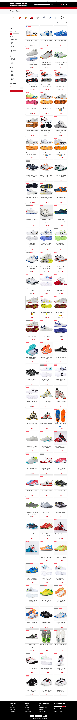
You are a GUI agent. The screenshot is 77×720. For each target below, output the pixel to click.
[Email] (60, 711)
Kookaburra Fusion (32, 533)
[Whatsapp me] (58, 711)
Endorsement (12, 711)
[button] (5, 8)
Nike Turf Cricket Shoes (60, 357)
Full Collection (27, 705)
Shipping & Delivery (43, 707)
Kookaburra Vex (46, 512)
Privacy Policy (12, 707)
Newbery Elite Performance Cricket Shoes (32, 646)
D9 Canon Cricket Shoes (60, 401)
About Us (12, 705)
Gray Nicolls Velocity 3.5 (32, 556)
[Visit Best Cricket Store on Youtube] (61, 711)
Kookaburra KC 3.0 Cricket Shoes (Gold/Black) (32, 245)
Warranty (41, 709)
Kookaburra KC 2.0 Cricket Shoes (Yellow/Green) (60, 245)
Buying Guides (27, 713)
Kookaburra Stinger (60, 512)
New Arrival (27, 707)
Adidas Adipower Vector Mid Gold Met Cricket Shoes (60, 312)
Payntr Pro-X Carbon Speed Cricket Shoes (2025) (46, 221)
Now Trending (27, 709)
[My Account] (63, 4)
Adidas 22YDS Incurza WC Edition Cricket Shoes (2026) (32, 108)
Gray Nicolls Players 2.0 (60, 533)
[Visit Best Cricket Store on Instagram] (56, 711)
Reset (21, 88)
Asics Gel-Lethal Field (32, 668)
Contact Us (41, 705)
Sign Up (64, 706)
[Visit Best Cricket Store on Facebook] (55, 711)
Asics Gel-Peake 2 (46, 622)
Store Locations (28, 711)
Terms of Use (12, 709)
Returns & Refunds (43, 711)
